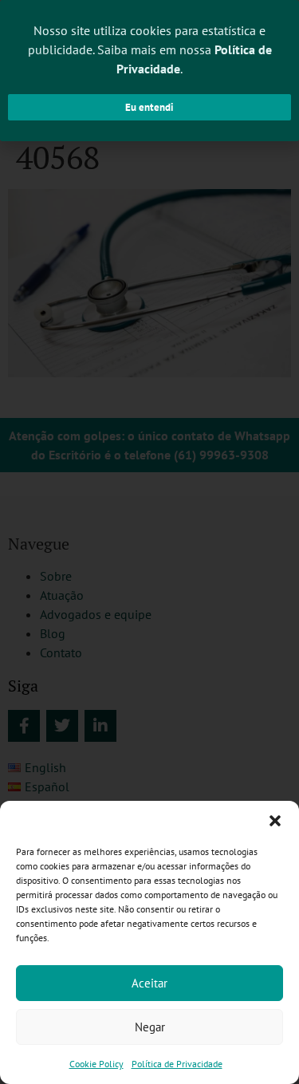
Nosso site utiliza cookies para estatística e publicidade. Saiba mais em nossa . (150, 49)
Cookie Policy (96, 1064)
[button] (275, 821)
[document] (149, 542)
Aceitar (149, 983)
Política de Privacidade (177, 1064)
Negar (150, 1027)
